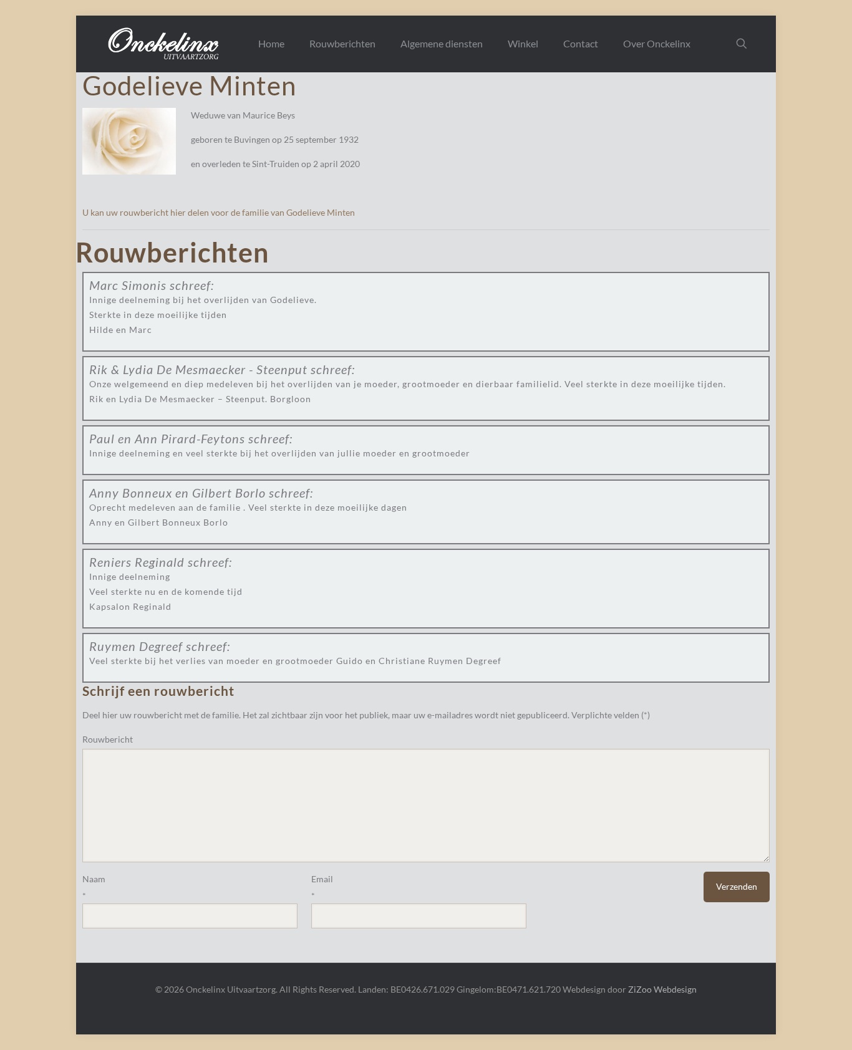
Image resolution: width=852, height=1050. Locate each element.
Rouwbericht (107, 739)
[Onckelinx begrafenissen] (164, 44)
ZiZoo (640, 989)
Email (322, 879)
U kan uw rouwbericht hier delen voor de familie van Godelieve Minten (218, 212)
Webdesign (675, 989)
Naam (93, 879)
